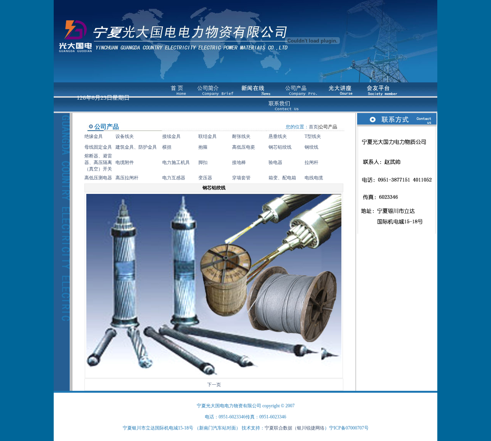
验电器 (275, 162)
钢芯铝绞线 (280, 147)
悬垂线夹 (278, 136)
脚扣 (203, 162)
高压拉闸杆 (126, 177)
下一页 (214, 384)
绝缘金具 (93, 136)
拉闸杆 (311, 162)
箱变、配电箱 (282, 177)
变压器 (205, 177)
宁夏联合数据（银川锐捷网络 (295, 428)
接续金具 (171, 136)
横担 (166, 147)
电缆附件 (124, 162)
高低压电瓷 (243, 147)
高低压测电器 (98, 177)
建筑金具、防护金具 (136, 147)
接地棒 (239, 162)
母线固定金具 (98, 147)
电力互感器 (173, 177)
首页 (313, 127)
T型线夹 (313, 136)
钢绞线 (311, 147)
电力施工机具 (176, 162)
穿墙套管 (241, 177)
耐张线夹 (241, 136)
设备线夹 (124, 136)
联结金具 (207, 136)
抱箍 (203, 147)
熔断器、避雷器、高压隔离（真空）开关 (98, 162)
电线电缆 (314, 177)
